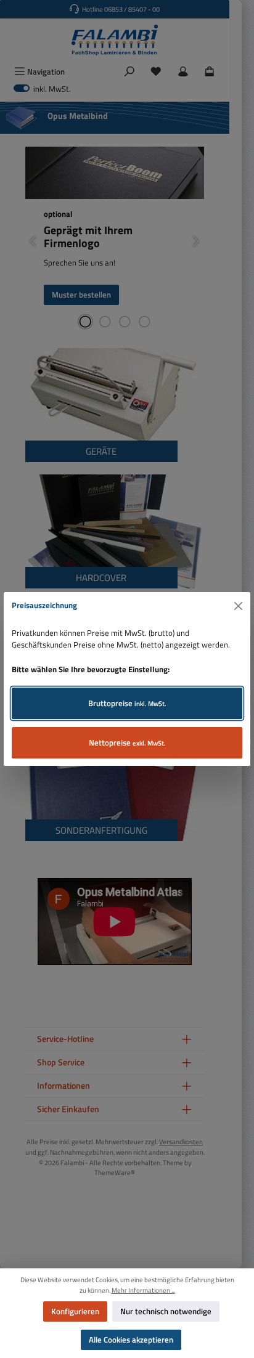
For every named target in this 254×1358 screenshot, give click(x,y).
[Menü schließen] (239, 606)
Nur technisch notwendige (165, 1311)
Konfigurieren (75, 1311)
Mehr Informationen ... (143, 1290)
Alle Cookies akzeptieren (131, 1339)
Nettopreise (127, 742)
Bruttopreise (127, 703)
